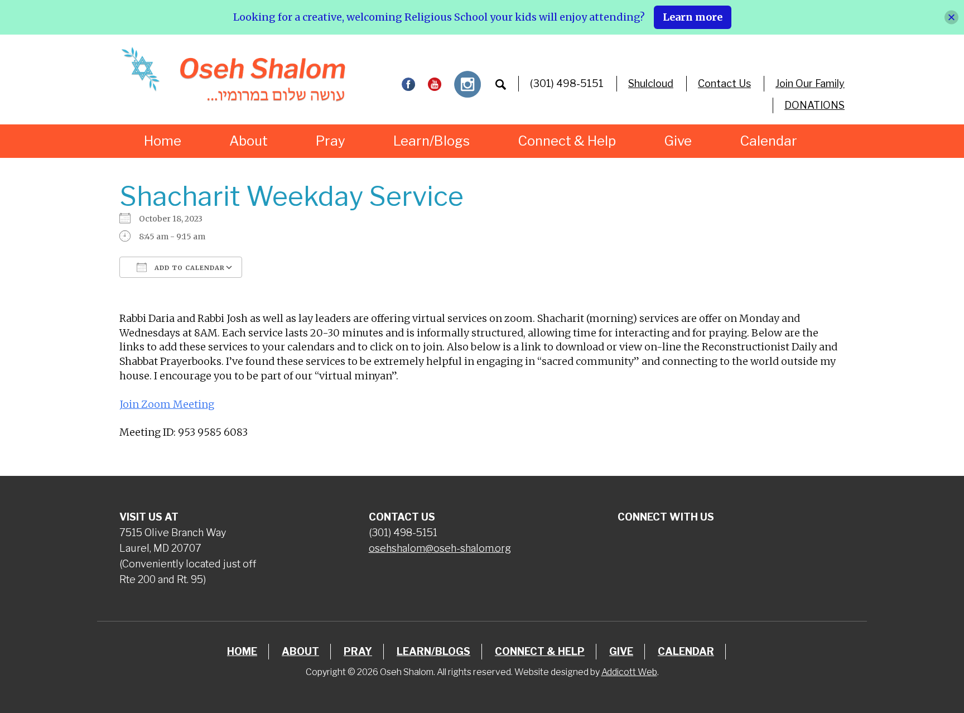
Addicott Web (629, 672)
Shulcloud (650, 83)
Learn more (692, 17)
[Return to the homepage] (232, 74)
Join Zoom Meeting (166, 404)
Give (678, 141)
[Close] (951, 17)
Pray (330, 141)
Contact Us (724, 83)
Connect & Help (567, 141)
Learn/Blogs (431, 141)
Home (162, 141)
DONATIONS (814, 105)
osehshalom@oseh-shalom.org (440, 548)
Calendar (768, 141)
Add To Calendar (188, 268)
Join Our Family (810, 83)
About (248, 141)
